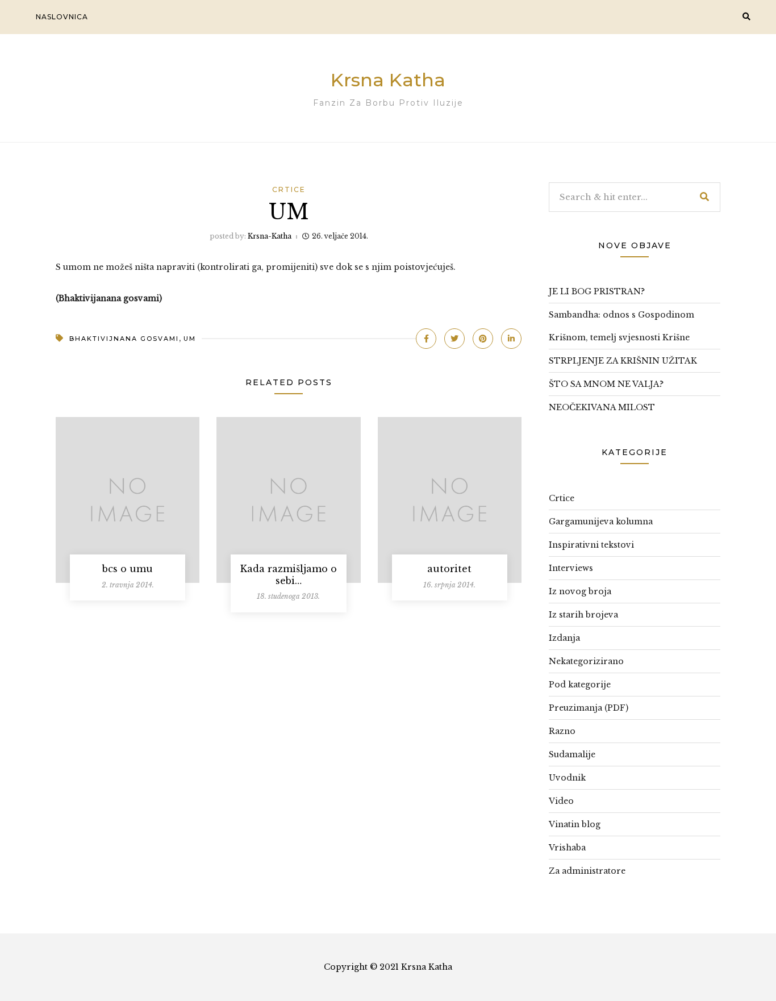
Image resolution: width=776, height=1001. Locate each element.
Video (561, 801)
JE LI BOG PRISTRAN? (597, 291)
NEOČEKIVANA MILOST (602, 407)
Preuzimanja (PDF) (588, 708)
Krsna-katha (269, 236)
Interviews (571, 568)
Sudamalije (572, 754)
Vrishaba (567, 847)
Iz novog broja (580, 591)
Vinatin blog (574, 824)
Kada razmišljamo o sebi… (288, 574)
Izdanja (564, 638)
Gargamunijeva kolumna (601, 521)
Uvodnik (567, 778)
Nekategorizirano (586, 661)
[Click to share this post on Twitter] (454, 338)
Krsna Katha (388, 80)
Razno (562, 731)
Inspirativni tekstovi (591, 545)
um (189, 339)
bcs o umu (127, 568)
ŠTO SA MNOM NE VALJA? (606, 384)
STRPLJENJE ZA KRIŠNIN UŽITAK (623, 361)
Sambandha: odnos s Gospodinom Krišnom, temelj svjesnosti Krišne (621, 326)
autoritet (449, 568)
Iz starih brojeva (583, 615)
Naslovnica (62, 16)
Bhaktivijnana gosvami (124, 339)
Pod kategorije (580, 684)
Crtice (289, 189)
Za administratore (587, 871)
